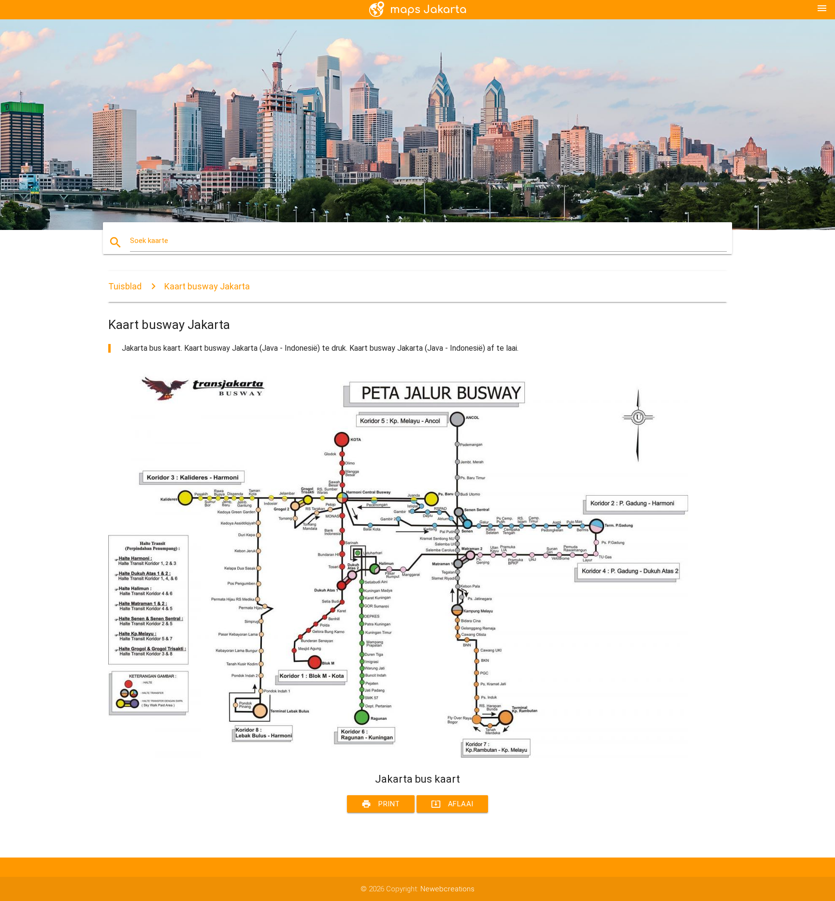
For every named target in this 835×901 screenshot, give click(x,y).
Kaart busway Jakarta (207, 286)
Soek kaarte (149, 240)
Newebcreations (447, 889)
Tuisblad (125, 286)
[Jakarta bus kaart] (398, 755)
